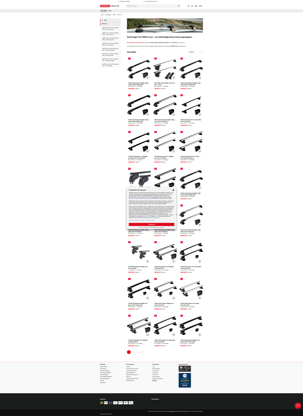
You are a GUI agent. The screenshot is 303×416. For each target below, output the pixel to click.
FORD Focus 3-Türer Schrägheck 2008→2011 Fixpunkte (110, 33)
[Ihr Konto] (192, 6)
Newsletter (103, 382)
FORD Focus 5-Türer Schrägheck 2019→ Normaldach (110, 65)
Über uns (128, 376)
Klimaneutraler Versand (151, 1)
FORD (105, 20)
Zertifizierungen (130, 380)
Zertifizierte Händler (125, 1)
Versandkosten (171, 411)
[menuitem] (104, 11)
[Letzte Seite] (142, 352)
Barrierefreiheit (156, 368)
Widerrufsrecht (156, 376)
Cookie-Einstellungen (157, 378)
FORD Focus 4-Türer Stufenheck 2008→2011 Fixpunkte (110, 44)
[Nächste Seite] (138, 352)
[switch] (187, 370)
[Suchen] (179, 6)
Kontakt (102, 380)
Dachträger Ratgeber (105, 372)
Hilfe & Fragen (103, 366)
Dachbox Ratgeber (105, 370)
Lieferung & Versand (131, 370)
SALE (109, 10)
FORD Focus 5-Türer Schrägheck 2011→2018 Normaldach (110, 59)
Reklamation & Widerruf (132, 374)
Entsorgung (155, 372)
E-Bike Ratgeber (104, 374)
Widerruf (155, 380)
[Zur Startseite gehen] (110, 6)
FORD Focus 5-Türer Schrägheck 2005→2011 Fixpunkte (110, 54)
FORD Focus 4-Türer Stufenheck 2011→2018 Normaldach (110, 49)
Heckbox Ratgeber (104, 378)
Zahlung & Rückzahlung (132, 378)
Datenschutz (155, 370)
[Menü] (190, 366)
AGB (153, 366)
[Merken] (147, 78)
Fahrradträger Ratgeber (106, 376)
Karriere (128, 366)
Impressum (155, 374)
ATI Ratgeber (103, 368)
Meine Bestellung (130, 372)
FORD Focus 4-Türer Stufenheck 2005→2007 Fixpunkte (110, 38)
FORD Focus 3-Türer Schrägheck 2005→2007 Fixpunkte (110, 28)
